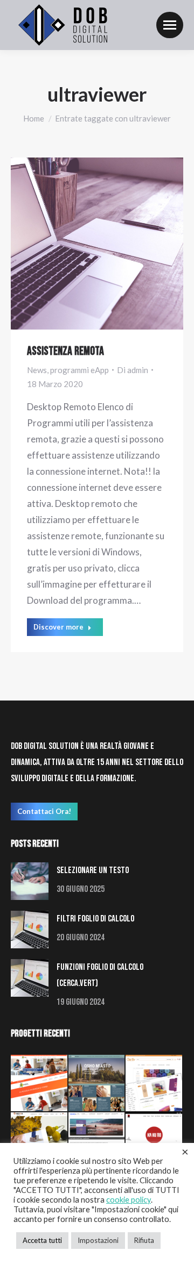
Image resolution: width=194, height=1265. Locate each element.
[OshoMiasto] (97, 1083)
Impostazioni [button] (98, 1240)
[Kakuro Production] (154, 1141)
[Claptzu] (154, 1083)
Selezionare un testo (93, 870)
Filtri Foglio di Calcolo (95, 918)
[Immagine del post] (29, 881)
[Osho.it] (97, 1141)
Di (132, 370)
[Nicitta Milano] (39, 1141)
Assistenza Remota (65, 351)
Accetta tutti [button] (42, 1240)
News (37, 370)
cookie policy (128, 1199)
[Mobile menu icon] (169, 25)
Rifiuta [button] (144, 1240)
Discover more (58, 627)
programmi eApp (79, 370)
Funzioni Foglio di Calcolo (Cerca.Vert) (100, 975)
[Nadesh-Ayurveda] (39, 1083)
